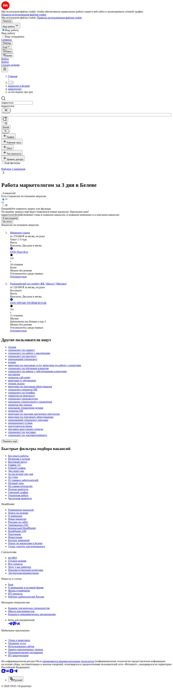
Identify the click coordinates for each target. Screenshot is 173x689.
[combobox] (17, 103)
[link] (7, 51)
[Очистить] (6, 110)
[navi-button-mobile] (4, 69)
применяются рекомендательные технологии (68, 661)
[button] (5, 58)
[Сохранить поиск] (4, 119)
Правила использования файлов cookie (59, 17)
